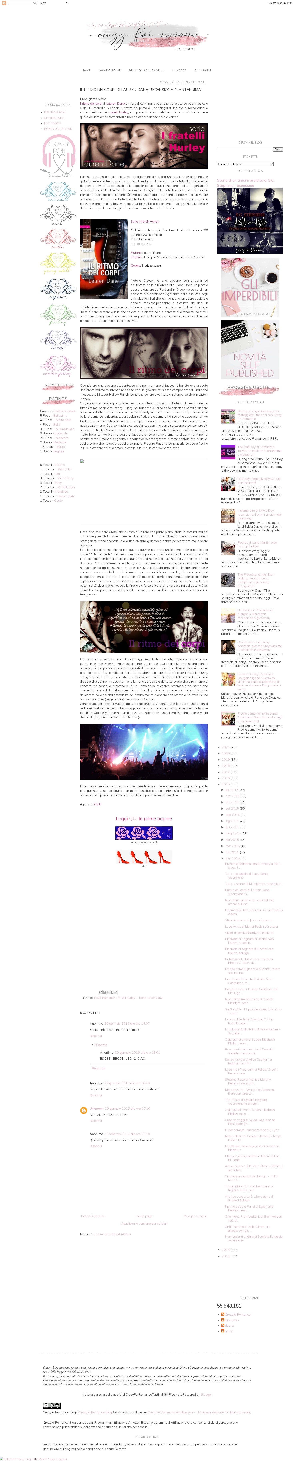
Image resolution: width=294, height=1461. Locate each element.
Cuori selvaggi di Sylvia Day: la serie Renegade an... (250, 1122)
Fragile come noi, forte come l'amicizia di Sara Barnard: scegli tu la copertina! (260, 717)
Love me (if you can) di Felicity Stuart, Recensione (251, 1071)
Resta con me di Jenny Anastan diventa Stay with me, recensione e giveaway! (260, 646)
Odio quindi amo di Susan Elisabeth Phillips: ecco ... (250, 1111)
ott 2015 (232, 802)
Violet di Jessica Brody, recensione (249, 933)
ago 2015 (233, 815)
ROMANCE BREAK (58, 129)
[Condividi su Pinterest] (116, 992)
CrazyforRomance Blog (95, 1412)
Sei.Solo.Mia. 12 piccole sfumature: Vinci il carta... (253, 1011)
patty (229, 1331)
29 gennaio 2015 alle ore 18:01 (137, 1052)
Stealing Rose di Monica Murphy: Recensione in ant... (248, 1081)
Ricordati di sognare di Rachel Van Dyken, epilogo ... (249, 951)
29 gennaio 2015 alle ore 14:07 (127, 1023)
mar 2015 (233, 846)
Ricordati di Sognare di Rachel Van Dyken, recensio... (249, 941)
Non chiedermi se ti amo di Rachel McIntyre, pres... (249, 1001)
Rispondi (96, 1036)
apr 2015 (233, 840)
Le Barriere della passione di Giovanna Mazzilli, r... (252, 1148)
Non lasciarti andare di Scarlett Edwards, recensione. (254, 1238)
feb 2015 (233, 852)
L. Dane (141, 998)
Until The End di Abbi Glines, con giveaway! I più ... (248, 1228)
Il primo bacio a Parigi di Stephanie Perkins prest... (249, 1208)
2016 (226, 778)
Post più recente (93, 1216)
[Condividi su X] (108, 992)
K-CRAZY (179, 70)
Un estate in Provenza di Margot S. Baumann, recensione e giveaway (255, 614)
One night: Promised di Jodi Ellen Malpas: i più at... (253, 1218)
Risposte (101, 1045)
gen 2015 (233, 858)
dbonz (229, 1325)
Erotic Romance (104, 998)
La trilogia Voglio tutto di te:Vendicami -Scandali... (253, 1031)
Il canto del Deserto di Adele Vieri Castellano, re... (248, 981)
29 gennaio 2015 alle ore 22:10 (127, 1108)
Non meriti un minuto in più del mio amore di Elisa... (249, 902)
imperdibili (203, 70)
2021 (226, 747)
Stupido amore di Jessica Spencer (248, 920)
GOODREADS (54, 118)
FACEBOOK (52, 123)
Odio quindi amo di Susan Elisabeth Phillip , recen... (250, 1041)
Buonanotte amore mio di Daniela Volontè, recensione (249, 1051)
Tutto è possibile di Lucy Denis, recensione (247, 875)
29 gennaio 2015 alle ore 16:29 (127, 1083)
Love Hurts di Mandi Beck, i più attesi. (251, 926)
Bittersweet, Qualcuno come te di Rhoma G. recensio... (249, 961)
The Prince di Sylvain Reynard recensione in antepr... (246, 1101)
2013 (226, 1256)
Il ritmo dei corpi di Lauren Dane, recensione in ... (247, 892)
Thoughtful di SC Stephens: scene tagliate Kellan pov (249, 1188)
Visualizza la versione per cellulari (144, 1223)
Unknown (97, 1108)
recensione (155, 998)
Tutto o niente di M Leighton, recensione (253, 884)
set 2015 (233, 808)
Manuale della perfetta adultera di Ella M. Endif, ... (252, 1158)
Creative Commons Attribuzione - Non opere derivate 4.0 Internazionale (199, 1412)
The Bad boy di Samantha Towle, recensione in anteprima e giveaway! (260, 450)
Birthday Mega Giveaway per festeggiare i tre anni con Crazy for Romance (260, 415)
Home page (144, 1216)
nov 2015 (233, 796)
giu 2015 (232, 827)
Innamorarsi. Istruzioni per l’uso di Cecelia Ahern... (254, 912)
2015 (226, 784)
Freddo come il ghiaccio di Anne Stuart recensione (252, 971)
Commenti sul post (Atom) (112, 1234)
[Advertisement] (144, 956)
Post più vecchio (195, 1216)
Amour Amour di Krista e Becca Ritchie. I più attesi (253, 1168)
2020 (226, 753)
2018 (226, 766)
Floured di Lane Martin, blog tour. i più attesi (257, 544)
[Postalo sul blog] (104, 992)
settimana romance (147, 70)
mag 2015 (233, 833)
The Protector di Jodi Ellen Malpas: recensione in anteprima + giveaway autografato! (256, 580)
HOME (86, 70)
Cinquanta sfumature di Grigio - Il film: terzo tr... (251, 1178)
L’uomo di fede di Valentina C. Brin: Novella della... (249, 1021)
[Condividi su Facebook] (112, 992)
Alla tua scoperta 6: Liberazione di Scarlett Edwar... (249, 1198)
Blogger (206, 1394)
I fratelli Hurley (125, 998)
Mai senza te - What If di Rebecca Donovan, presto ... (249, 1091)
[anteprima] (250, 315)
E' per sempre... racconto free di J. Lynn (252, 1130)
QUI (133, 818)
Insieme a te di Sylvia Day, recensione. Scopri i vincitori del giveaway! (259, 514)
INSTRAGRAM (54, 112)
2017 (226, 772)
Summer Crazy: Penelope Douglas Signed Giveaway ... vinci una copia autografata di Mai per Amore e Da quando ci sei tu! (259, 681)
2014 (226, 1250)
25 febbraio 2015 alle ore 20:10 (127, 1134)
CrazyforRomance (238, 1314)
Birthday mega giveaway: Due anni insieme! (259, 480)
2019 (226, 759)
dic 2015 (232, 790)
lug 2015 (232, 821)
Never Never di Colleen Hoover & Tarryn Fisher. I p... (253, 1138)
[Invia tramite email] (101, 992)
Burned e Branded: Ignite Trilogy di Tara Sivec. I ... (252, 865)
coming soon (110, 70)
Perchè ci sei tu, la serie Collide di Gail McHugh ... (251, 991)
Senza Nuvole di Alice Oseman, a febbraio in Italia (248, 1061)
